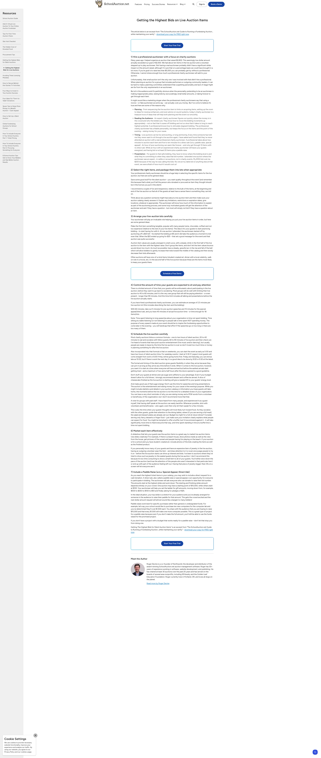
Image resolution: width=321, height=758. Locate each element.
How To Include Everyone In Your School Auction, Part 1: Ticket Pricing (11, 136)
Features (138, 4)
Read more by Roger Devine (158, 583)
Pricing (147, 4)
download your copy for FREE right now (172, 34)
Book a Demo (216, 4)
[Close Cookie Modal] (35, 735)
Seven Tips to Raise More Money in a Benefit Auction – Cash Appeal (11, 108)
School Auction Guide (10, 18)
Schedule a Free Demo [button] (172, 273)
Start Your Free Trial (172, 45)
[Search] (193, 4)
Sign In (202, 4)
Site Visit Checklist (9, 41)
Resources (171, 4)
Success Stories (158, 4)
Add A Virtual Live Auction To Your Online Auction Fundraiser (11, 26)
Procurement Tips (9, 55)
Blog (182, 4)
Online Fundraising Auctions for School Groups (9, 126)
